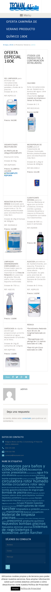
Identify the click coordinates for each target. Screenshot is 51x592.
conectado (26, 418)
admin (33, 45)
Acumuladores (32, 473)
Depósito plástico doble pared (14, 495)
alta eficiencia (9, 475)
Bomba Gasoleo (36, 487)
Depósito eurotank (38, 493)
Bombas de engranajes (31, 489)
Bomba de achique (8, 487)
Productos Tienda (22, 45)
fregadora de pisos (38, 501)
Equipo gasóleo (26, 501)
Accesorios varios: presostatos (22, 471)
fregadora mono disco (9, 503)
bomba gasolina (10, 489)
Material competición (33, 512)
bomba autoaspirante (12, 478)
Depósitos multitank (35, 495)
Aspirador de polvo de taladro (26, 475)
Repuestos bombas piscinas (23, 524)
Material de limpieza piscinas (18, 516)
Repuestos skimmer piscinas (17, 527)
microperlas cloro (22, 518)
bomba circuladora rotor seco (23, 484)
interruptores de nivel (30, 506)
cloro (29, 492)
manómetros (14, 512)
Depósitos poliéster (28, 498)
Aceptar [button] (15, 589)
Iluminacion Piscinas (9, 506)
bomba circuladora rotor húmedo (25, 480)
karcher (9, 508)
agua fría (42, 472)
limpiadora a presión (28, 509)
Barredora (41, 475)
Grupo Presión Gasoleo (30, 503)
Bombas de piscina (14, 492)
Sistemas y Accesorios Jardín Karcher (22, 531)
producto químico (33, 520)
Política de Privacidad (31, 588)
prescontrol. (15, 521)
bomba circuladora (28, 479)
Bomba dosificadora (21, 487)
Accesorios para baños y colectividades (23, 468)
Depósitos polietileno (11, 498)
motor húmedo (33, 518)
